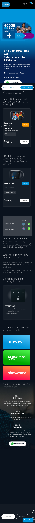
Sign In (25, 4)
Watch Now (22, 516)
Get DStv (8, 516)
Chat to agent (14, 82)
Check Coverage (27, 87)
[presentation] (3, 127)
